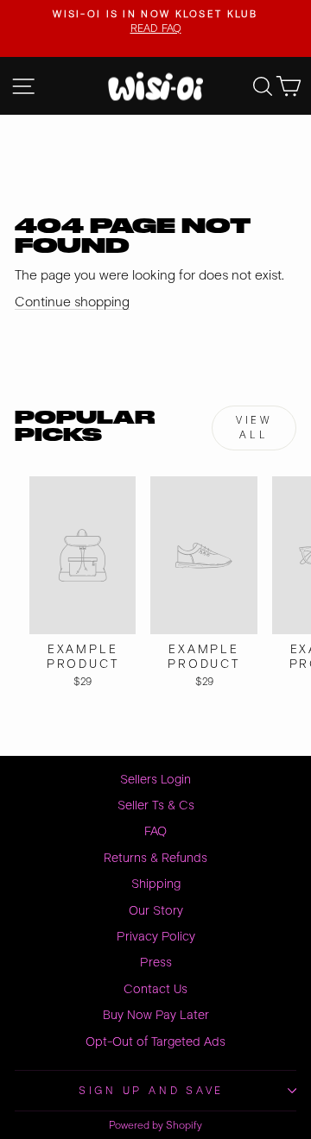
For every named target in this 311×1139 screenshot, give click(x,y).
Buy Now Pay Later (156, 1015)
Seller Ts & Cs (155, 805)
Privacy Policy (156, 936)
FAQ (155, 831)
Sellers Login (155, 779)
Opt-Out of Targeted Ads (155, 1042)
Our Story (156, 911)
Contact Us (155, 989)
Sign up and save (151, 1091)
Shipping (156, 884)
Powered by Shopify (155, 1125)
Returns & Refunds (155, 858)
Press (156, 962)
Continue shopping (72, 302)
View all (253, 428)
